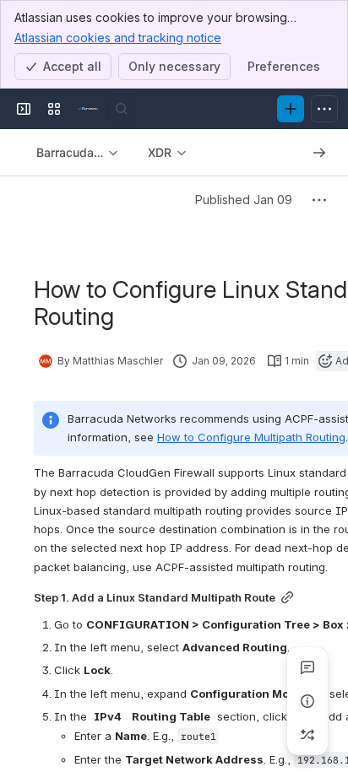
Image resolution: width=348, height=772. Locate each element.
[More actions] (319, 199)
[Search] (121, 108)
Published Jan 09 (243, 199)
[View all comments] (307, 667)
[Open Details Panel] (307, 701)
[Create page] (307, 734)
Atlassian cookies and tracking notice (117, 37)
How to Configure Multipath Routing (251, 437)
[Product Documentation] (87, 108)
